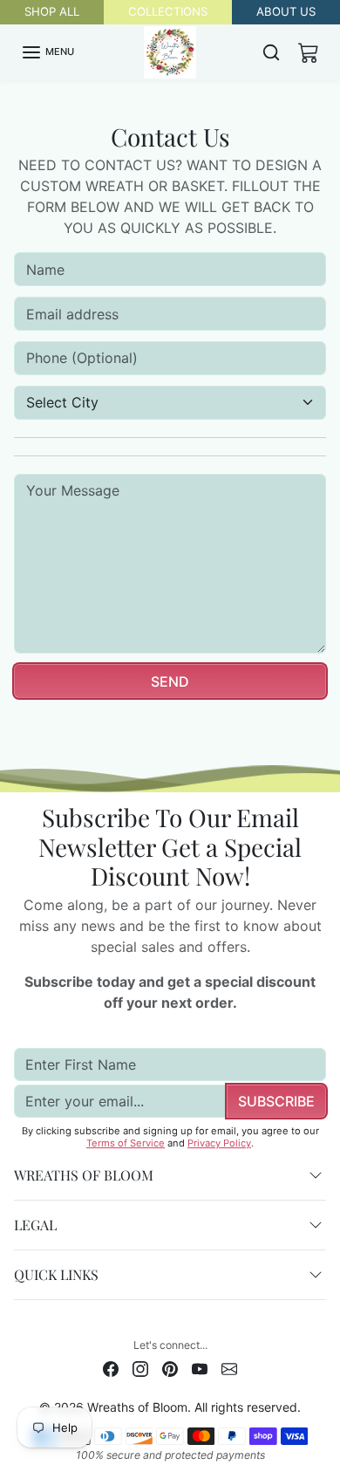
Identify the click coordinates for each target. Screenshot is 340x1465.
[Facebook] (111, 1368)
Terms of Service (125, 1143)
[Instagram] (140, 1368)
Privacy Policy (219, 1143)
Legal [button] (35, 1224)
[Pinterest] (170, 1368)
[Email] (229, 1368)
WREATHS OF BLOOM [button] (83, 1175)
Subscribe (276, 1101)
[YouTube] (199, 1368)
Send (170, 681)
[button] (47, 52)
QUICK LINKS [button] (56, 1274)
